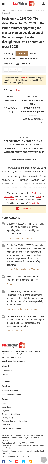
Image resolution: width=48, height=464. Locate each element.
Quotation (6, 403)
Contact (5, 378)
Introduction (7, 371)
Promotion (6, 425)
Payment (5, 411)
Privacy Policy (7, 418)
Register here (35, 203)
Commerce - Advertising (17, 309)
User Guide (6, 407)
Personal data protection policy (14, 421)
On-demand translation (11, 394)
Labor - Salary (13, 269)
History (5, 374)
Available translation (10, 391)
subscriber (12, 200)
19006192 (26, 208)
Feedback (6, 381)
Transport (28, 238)
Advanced (9, 196)
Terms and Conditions (11, 414)
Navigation (25, 269)
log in (38, 196)
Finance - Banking (15, 238)
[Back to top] (44, 460)
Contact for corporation (11, 428)
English (35, 193)
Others (10, 330)
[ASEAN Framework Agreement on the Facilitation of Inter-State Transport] (3, 277)
